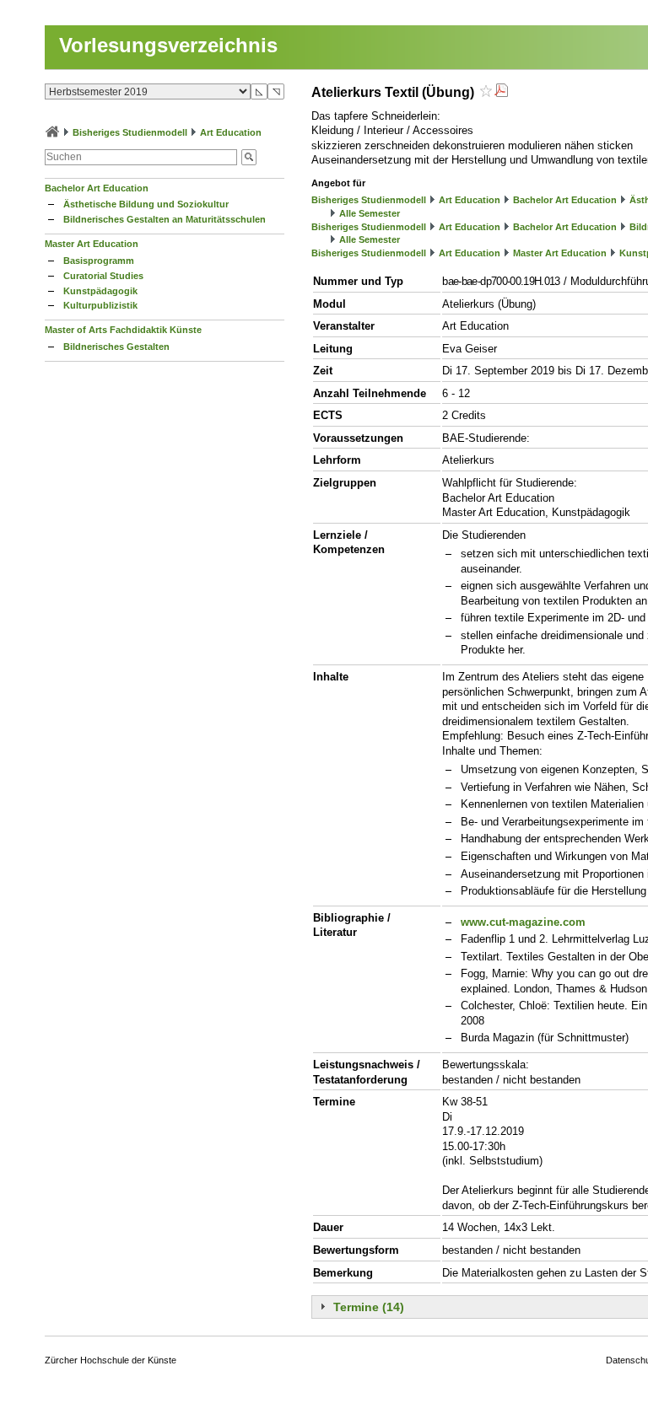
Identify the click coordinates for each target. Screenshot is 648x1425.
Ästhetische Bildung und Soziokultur (146, 204)
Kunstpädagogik (100, 291)
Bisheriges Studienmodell (130, 132)
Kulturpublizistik (100, 305)
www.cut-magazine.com (523, 922)
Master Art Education (91, 244)
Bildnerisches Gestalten (116, 346)
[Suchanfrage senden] (248, 157)
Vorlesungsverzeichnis (168, 45)
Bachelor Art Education (96, 188)
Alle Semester (369, 213)
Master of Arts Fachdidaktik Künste (123, 330)
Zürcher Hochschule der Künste (110, 1360)
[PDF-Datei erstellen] (501, 92)
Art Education (231, 132)
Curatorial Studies (103, 276)
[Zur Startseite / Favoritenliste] (52, 132)
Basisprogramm (98, 260)
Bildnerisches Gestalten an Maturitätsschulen (164, 219)
